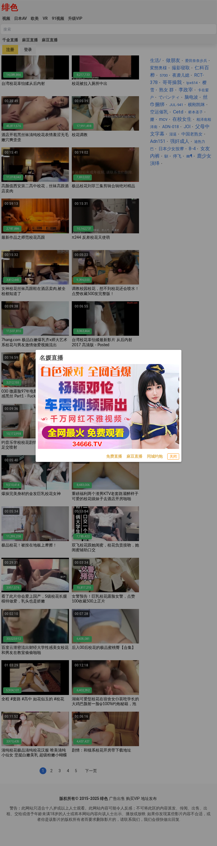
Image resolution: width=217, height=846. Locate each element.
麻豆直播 (134, 456)
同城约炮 (155, 456)
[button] (173, 456)
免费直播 (114, 456)
